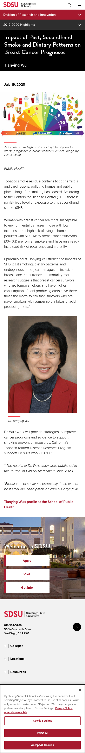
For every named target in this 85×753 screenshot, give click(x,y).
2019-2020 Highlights (19, 24)
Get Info (27, 587)
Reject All (42, 733)
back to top (77, 627)
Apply (27, 560)
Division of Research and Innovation (29, 14)
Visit (27, 574)
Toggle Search (69, 5)
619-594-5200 (13, 625)
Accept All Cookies (42, 745)
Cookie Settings (42, 721)
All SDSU (79, 5)
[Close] (80, 690)
